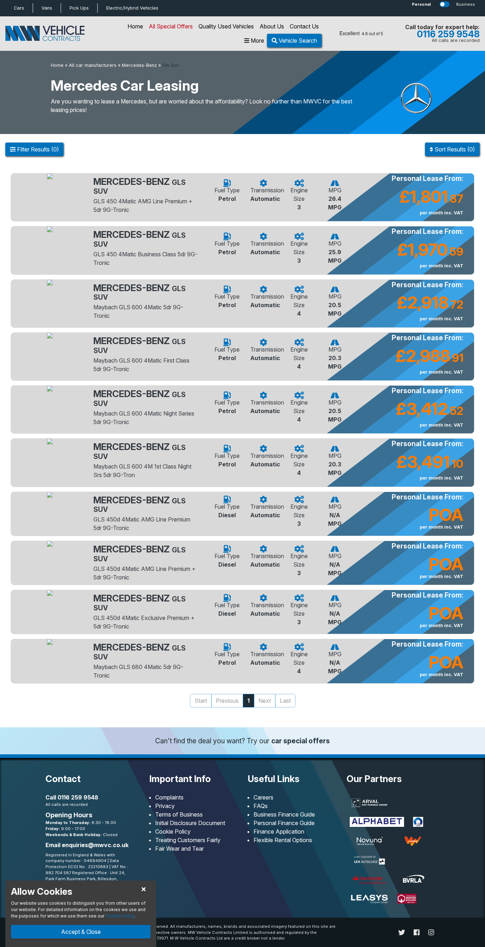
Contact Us (304, 26)
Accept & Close (81, 931)
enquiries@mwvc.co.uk (95, 845)
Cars (19, 8)
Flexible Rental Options (283, 840)
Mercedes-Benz (139, 65)
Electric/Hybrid (132, 8)
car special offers (300, 741)
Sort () (454, 149)
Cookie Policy (173, 831)
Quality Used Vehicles (226, 26)
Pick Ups (79, 8)
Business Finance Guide (284, 814)
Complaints (169, 797)
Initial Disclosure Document (190, 822)
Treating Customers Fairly (187, 840)
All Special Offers (171, 26)
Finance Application (279, 831)
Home (135, 26)
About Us (272, 26)
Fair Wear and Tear (179, 848)
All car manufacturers (92, 65)
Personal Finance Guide (284, 822)
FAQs (261, 805)
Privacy (165, 805)
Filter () (37, 149)
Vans (47, 8)
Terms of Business (179, 814)
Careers (263, 797)
